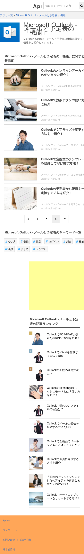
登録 (26, 241)
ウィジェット (10, 529)
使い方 (12, 241)
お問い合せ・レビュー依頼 (17, 539)
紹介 (68, 241)
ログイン (54, 241)
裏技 (10, 249)
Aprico (42, 6)
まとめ (25, 249)
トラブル (41, 249)
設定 (38, 241)
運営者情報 (9, 549)
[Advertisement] (56, 285)
